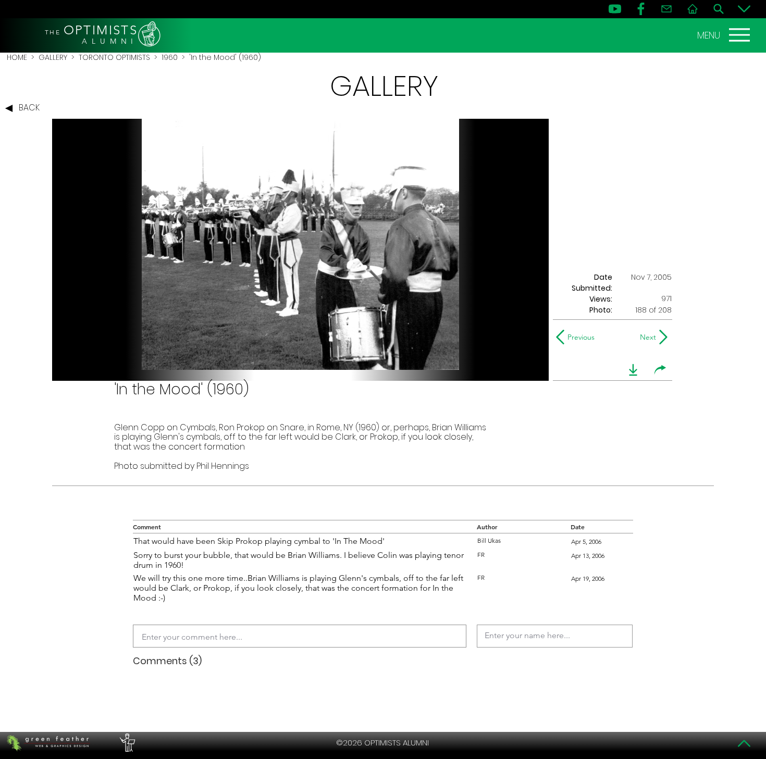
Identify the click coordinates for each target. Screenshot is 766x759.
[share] (660, 369)
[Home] (692, 9)
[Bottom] (744, 9)
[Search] (718, 9)
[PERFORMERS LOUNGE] (126, 742)
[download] (633, 369)
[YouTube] (615, 9)
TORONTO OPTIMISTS (114, 57)
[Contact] (666, 9)
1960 (170, 57)
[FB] (641, 9)
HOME (17, 57)
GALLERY (53, 57)
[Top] (744, 743)
